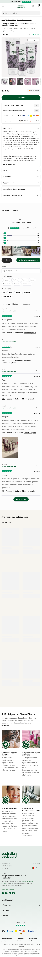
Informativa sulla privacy (7, 940)
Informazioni (6, 905)
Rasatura (16, 284)
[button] (34, 35)
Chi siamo (5, 910)
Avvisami (21, 98)
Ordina (16, 304)
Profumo (15, 280)
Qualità (32, 280)
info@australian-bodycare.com (14, 876)
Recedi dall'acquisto (8, 889)
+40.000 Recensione (15, 1)
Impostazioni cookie (33, 940)
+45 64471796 (7, 878)
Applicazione (27, 284)
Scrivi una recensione (30, 260)
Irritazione (6, 280)
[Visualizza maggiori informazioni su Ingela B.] (38, 407)
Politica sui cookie (20, 940)
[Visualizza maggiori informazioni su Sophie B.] (38, 465)
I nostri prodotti (7, 900)
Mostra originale (30, 332)
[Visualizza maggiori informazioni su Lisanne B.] (38, 310)
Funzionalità (6, 284)
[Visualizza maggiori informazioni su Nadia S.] (38, 370)
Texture (24, 280)
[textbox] (21, 270)
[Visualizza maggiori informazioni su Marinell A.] (38, 341)
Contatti (5, 915)
